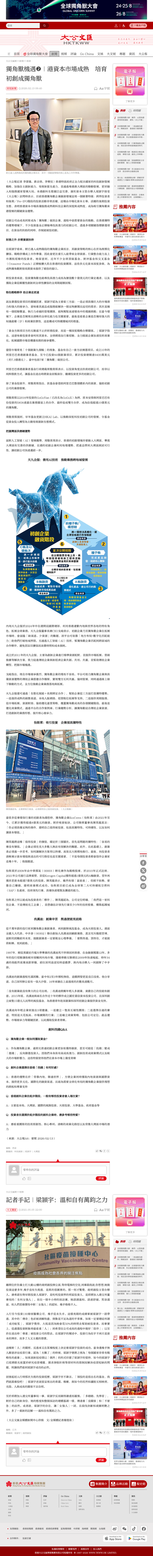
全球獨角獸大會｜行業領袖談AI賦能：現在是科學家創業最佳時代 (130, 144)
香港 (29, 61)
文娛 (80, 1496)
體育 (80, 1503)
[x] (143, 870)
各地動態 (134, 1506)
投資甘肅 (27, 1538)
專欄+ (133, 1500)
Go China (65, 1496)
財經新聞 (11, 88)
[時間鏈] (130, 110)
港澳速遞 (134, 1509)
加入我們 (97, 1549)
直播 (27, 1503)
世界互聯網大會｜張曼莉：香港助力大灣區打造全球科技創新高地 (129, 331)
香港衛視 (39, 1529)
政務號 (98, 1500)
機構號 (98, 1506)
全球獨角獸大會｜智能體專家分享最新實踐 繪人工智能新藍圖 (130, 161)
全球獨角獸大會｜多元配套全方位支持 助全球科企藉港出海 (130, 170)
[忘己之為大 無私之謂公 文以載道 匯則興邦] (131, 41)
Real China (65, 1506)
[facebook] (104, 1432)
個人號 (98, 1503)
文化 (80, 1500)
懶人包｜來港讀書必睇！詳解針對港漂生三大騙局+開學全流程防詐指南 (131, 179)
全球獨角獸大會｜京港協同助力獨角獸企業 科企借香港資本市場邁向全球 (130, 136)
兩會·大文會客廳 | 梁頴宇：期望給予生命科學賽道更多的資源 (129, 267)
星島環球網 (66, 1529)
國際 (9, 1512)
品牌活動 (122, 1484)
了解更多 (130, 101)
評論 (101, 1178)
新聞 (21, 61)
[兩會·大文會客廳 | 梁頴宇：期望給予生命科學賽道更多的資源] (130, 254)
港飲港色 (82, 1509)
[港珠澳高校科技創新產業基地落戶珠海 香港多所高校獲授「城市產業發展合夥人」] (130, 286)
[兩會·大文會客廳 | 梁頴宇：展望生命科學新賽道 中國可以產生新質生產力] (130, 222)
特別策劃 (117, 1503)
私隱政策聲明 (58, 1549)
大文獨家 (11, 1210)
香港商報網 (28, 1529)
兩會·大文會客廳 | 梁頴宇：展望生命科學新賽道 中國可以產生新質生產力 (129, 235)
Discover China (66, 1500)
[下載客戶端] (132, 25)
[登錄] (116, 25)
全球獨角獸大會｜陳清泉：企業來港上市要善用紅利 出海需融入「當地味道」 (130, 196)
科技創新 (18, 1151)
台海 (9, 1509)
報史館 (141, 1484)
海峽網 (85, 1529)
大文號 (99, 1496)
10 (115, 195)
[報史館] (134, 1484)
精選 (27, 1506)
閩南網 (93, 1529)
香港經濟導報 (52, 1529)
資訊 (133, 1496)
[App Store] (113, 1538)
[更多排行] (117, 110)
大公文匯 (76, 39)
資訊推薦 (134, 1503)
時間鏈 (137, 110)
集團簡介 (101, 1484)
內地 (9, 1503)
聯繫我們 (72, 1549)
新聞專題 (117, 1500)
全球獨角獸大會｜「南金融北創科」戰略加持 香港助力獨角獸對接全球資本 (130, 127)
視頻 (21, 1192)
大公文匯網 (11, 61)
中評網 (76, 1529)
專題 (115, 1496)
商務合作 (85, 1549)
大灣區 (36, 1151)
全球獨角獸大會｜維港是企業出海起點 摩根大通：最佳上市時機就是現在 (130, 153)
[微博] (143, 886)
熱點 (27, 1500)
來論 (44, 1503)
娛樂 (80, 1506)
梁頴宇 (28, 1151)
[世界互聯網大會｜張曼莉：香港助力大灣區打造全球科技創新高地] (130, 319)
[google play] (137, 1538)
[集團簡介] (92, 1484)
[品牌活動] (113, 1484)
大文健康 (134, 1512)
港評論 (45, 1506)
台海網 (102, 1529)
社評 (44, 1500)
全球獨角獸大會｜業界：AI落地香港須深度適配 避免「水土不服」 (130, 118)
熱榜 (122, 110)
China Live (65, 1503)
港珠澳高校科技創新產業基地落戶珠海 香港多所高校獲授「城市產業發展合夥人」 (130, 299)
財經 (9, 1516)
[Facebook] (143, 863)
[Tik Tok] (134, 1528)
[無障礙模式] (123, 25)
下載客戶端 (140, 25)
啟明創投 (27, 1433)
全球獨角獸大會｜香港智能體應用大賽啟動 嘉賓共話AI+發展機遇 (130, 187)
